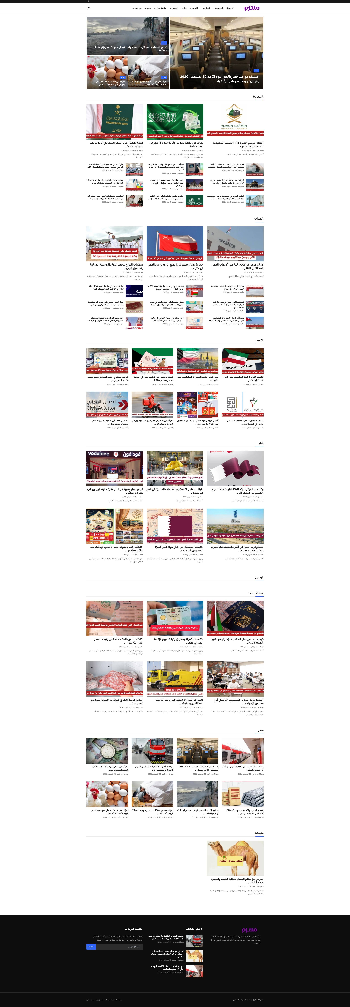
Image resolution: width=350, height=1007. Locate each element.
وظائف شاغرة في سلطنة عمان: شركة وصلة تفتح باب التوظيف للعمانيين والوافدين (106, 287)
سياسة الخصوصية (114, 1000)
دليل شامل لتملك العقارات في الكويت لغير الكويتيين (198, 379)
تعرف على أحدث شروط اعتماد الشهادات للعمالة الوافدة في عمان (227, 287)
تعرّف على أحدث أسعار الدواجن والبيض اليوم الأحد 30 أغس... (111, 83)
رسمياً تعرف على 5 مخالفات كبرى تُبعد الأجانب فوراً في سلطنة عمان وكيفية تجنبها (226, 319)
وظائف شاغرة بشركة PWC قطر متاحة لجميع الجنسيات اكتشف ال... (238, 491)
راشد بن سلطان (258, 384)
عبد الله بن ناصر (258, 774)
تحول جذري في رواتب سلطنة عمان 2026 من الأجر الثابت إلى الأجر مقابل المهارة (165, 287)
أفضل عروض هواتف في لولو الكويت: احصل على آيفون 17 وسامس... (197, 422)
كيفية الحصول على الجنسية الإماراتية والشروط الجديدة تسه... (236, 640)
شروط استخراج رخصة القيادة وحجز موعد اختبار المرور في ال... (108, 379)
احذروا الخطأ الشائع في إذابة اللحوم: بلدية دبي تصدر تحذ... (116, 701)
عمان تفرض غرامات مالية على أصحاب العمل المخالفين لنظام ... (238, 266)
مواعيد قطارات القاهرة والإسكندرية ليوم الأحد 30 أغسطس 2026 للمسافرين (166, 937)
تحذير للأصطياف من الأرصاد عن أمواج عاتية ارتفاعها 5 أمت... (197, 812)
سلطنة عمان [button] (161, 8)
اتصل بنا (99, 1000)
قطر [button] (185, 8)
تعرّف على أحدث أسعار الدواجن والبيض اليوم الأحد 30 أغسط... (109, 812)
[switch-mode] (88, 1)
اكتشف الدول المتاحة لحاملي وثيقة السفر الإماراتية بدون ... (118, 640)
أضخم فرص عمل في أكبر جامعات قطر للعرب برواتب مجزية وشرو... (237, 548)
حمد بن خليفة (258, 497)
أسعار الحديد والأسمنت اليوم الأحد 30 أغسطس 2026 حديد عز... (245, 812)
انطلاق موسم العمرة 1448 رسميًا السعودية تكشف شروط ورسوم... (238, 144)
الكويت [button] (195, 8)
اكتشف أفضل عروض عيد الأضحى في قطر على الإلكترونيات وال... (116, 548)
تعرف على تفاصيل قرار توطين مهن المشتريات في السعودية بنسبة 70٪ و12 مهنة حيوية (105, 197)
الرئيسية (230, 8)
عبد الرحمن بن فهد (257, 647)
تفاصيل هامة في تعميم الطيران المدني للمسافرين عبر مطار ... (109, 422)
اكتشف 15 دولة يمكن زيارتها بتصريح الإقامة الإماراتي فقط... (178, 640)
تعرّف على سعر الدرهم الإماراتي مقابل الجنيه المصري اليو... (110, 768)
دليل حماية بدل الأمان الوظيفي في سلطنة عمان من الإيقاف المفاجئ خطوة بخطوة (167, 319)
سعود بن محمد (258, 150)
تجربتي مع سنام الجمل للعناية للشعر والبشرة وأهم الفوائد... (237, 880)
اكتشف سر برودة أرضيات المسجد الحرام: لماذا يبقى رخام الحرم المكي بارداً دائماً (227, 181)
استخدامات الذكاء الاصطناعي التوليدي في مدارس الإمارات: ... (239, 701)
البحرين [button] (175, 8)
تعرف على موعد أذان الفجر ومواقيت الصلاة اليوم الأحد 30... (149, 83)
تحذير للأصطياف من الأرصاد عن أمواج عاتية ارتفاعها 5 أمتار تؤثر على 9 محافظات (130, 49)
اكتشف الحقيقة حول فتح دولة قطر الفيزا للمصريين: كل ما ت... (179, 548)
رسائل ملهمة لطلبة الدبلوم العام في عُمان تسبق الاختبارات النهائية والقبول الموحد (167, 303)
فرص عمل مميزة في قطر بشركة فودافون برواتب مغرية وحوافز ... (115, 491)
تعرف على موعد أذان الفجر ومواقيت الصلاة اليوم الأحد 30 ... (152, 812)
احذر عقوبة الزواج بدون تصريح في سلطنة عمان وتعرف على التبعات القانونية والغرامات (105, 319)
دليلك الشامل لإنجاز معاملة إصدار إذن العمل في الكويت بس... (245, 422)
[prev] (174, 52)
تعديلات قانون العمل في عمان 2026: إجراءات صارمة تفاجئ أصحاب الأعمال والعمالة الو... (228, 305)
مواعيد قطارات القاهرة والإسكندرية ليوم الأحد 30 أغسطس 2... (154, 768)
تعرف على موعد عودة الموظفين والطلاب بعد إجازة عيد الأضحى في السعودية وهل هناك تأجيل (165, 167)
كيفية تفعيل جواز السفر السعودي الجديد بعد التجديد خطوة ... (116, 144)
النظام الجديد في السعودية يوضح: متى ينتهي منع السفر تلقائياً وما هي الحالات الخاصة (225, 197)
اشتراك (91, 947)
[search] (88, 8)
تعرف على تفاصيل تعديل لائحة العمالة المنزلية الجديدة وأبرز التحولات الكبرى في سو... (104, 181)
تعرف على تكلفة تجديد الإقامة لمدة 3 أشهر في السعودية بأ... (176, 144)
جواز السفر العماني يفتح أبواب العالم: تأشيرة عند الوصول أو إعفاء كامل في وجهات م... (105, 303)
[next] (258, 52)
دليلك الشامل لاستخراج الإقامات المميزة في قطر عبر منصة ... (175, 491)
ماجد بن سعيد (258, 272)
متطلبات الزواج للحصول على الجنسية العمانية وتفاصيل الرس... (116, 266)
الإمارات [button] (206, 8)
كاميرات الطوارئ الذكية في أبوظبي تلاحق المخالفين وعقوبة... (179, 701)
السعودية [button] (219, 8)
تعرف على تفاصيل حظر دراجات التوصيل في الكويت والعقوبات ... (152, 422)
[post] (216, 53)
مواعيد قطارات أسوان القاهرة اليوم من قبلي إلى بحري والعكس (243, 768)
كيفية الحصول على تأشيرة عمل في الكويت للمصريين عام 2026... (153, 379)
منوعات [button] (138, 8)
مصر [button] (149, 8)
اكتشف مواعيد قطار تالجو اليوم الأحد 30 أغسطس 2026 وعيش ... (199, 768)
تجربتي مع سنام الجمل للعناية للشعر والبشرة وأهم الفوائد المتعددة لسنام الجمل (167, 954)
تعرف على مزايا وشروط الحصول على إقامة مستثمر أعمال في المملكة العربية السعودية (226, 165)
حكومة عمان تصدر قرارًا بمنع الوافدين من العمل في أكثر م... (175, 266)
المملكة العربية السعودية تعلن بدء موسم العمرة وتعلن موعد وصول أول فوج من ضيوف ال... (167, 183)
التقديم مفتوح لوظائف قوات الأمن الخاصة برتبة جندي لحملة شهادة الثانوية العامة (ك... (166, 197)
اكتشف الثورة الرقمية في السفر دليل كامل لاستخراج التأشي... (244, 379)
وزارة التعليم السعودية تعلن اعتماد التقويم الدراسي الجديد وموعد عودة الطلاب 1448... (105, 165)
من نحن (89, 1000)
